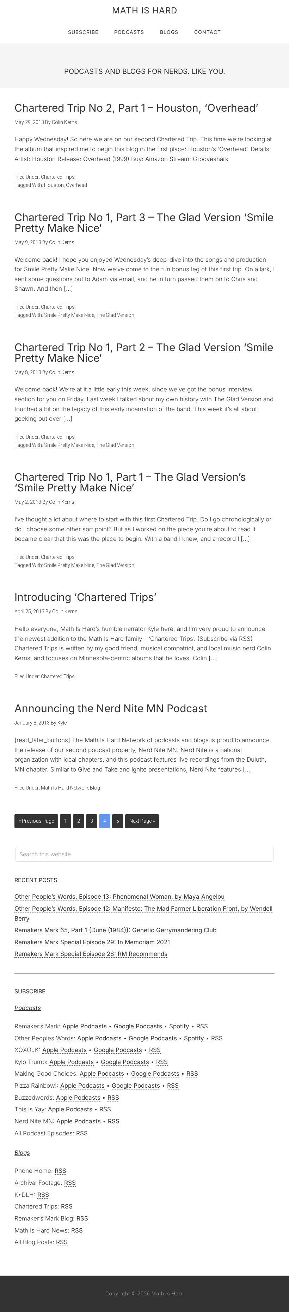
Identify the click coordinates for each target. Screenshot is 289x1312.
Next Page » (142, 821)
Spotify (179, 1026)
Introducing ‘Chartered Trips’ (85, 597)
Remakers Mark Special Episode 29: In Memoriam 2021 (92, 942)
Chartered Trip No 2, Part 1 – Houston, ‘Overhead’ (136, 107)
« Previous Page (36, 821)
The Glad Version (115, 315)
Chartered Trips (58, 177)
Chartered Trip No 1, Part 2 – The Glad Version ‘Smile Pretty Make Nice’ (143, 352)
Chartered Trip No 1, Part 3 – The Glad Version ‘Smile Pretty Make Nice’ (143, 222)
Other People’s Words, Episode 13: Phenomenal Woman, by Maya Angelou (119, 896)
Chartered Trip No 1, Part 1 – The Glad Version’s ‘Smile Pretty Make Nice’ (130, 482)
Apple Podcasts (84, 1026)
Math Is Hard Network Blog (70, 788)
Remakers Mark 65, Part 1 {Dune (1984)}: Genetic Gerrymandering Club (115, 930)
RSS (202, 1026)
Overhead (76, 185)
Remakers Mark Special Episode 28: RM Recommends (90, 953)
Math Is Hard (144, 10)
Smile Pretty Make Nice (69, 315)
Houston (54, 185)
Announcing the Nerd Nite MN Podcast (110, 708)
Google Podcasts (138, 1026)
